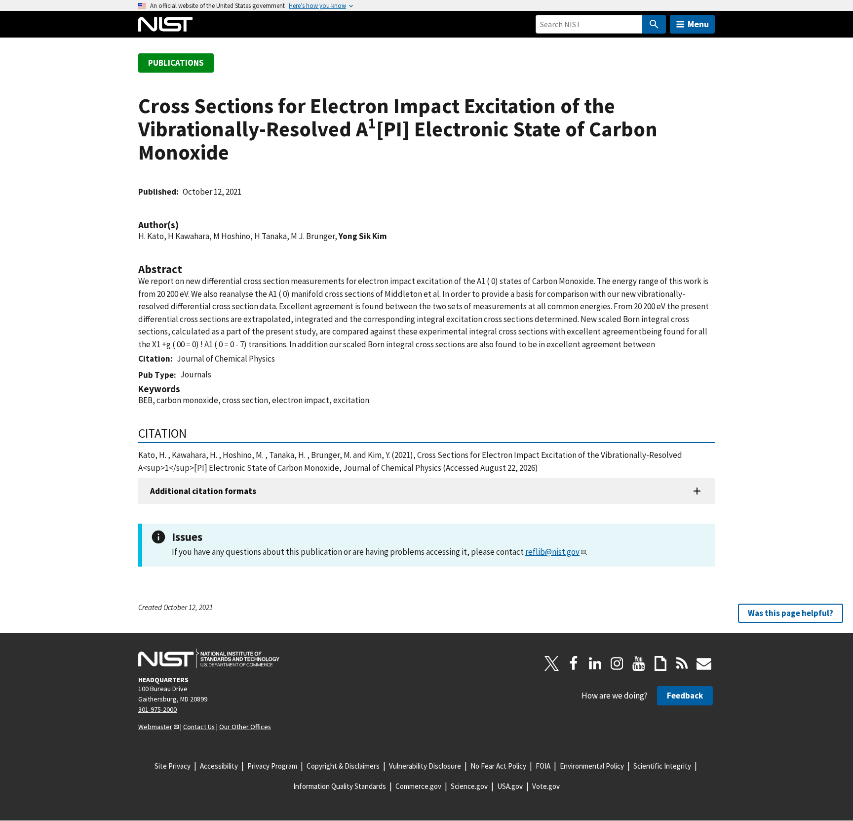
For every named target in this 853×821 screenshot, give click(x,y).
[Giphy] (660, 663)
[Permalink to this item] (184, 225)
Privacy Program (272, 766)
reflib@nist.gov (552, 551)
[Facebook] (573, 663)
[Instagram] (617, 663)
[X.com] (552, 663)
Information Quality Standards (339, 786)
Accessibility (219, 766)
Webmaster (155, 726)
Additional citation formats (203, 491)
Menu (698, 24)
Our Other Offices (245, 726)
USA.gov (510, 786)
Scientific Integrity (662, 766)
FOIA (543, 766)
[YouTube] (639, 663)
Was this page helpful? (790, 613)
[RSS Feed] (682, 663)
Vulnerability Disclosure (425, 766)
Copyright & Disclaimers (343, 766)
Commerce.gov (418, 786)
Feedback (685, 695)
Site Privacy (173, 766)
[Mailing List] (704, 663)
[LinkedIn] (595, 663)
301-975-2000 (157, 709)
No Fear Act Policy (498, 766)
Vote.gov (546, 786)
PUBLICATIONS (176, 62)
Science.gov (469, 786)
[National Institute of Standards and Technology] (208, 658)
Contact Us (199, 726)
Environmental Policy (592, 766)
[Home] (165, 24)
